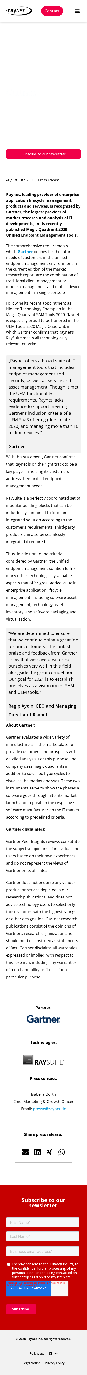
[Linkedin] (50, 1353)
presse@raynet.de (49, 1108)
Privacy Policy (55, 1363)
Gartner (25, 251)
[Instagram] (56, 1353)
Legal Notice (31, 1363)
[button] (77, 11)
